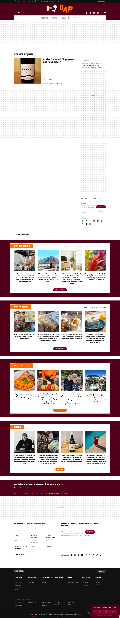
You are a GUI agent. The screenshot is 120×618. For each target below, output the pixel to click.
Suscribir (101, 206)
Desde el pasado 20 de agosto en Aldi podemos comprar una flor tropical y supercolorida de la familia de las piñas (95, 276)
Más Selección (59, 289)
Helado (91, 65)
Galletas (103, 307)
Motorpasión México (71, 603)
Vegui (47, 530)
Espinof (44, 582)
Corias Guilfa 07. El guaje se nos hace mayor (58, 60)
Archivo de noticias (23, 234)
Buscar (22, 13)
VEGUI (76, 18)
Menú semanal (98, 67)
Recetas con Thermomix (30, 493)
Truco (91, 63)
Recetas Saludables (54, 493)
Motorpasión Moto (73, 582)
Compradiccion (86, 585)
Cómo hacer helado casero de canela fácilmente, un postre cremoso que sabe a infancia (72, 336)
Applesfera (18, 585)
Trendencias (85, 580)
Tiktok (90, 13)
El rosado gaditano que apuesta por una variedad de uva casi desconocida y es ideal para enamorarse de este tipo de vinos (25, 277)
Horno (32, 546)
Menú (15, 13)
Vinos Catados (47, 79)
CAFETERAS (65, 247)
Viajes (16, 535)
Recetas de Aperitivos (33, 536)
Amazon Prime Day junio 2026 (21, 547)
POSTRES (44, 18)
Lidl (87, 63)
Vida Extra (31, 582)
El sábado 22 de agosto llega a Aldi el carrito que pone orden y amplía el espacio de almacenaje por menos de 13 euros (48, 277)
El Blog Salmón (99, 580)
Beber (17, 427)
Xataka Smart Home (18, 588)
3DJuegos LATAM (32, 602)
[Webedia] (19, 571)
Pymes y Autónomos (98, 583)
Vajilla (91, 67)
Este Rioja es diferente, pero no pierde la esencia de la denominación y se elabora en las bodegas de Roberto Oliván (72, 458)
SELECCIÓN (66, 18)
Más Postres (60, 348)
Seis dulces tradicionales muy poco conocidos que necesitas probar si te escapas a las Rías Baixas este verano (48, 337)
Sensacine (44, 580)
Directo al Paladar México (60, 603)
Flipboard (82, 223)
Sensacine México (47, 602)
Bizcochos (94, 307)
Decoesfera (85, 582)
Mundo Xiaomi (19, 592)
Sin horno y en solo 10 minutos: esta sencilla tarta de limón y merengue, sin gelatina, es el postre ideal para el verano (95, 338)
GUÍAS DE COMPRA (90, 247)
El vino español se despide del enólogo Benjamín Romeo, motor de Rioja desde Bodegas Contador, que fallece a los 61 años (24, 459)
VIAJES (55, 18)
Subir (100, 571)
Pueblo (97, 63)
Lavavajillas (84, 67)
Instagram (97, 13)
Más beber (60, 469)
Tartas (86, 307)
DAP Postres (21, 307)
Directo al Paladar (60, 580)
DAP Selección (22, 246)
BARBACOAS (102, 247)
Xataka (17, 580)
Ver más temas (20, 554)
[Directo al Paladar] (60, 9)
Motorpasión (71, 580)
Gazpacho (84, 65)
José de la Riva (48, 83)
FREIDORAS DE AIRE (77, 247)
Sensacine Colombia (44, 605)
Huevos (48, 546)
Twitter (86, 220)
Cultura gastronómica (50, 536)
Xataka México (19, 602)
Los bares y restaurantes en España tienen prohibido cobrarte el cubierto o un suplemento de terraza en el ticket (96, 398)
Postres (41, 493)
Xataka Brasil (18, 605)
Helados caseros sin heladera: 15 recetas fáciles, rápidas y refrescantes (24, 336)
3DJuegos (30, 580)
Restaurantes (22, 366)
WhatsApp (86, 13)
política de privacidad (83, 535)
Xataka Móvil (18, 582)
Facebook (101, 13)
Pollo (45, 493)
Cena (82, 63)
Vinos (96, 65)
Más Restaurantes (60, 410)
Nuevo (18, 13)
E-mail (105, 13)
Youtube (94, 13)
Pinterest (101, 220)
